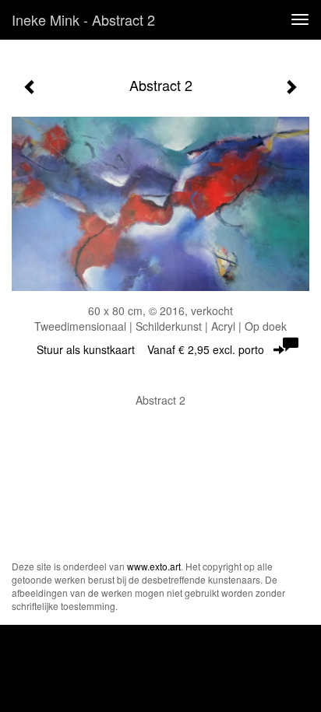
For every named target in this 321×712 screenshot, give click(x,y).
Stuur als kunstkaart (150, 349)
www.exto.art (154, 566)
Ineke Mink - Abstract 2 (83, 19)
